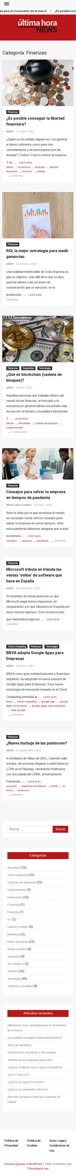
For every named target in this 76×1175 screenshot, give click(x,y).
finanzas (40, 167)
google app (48, 701)
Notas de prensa (17, 941)
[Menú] (6, 4)
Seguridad (28, 368)
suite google (18, 710)
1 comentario (19, 431)
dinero (9, 167)
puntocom (23, 790)
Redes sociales (17, 949)
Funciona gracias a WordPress (23, 1163)
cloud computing (26, 701)
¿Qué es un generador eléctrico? (27, 1089)
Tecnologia (45, 368)
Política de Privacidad (11, 1143)
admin (10, 131)
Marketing (13, 934)
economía (24, 167)
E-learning (13, 904)
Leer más (25, 162)
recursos (27, 171)
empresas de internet (34, 786)
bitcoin (10, 423)
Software (12, 971)
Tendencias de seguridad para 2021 (29, 1060)
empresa (27, 540)
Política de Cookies (34, 1143)
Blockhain (24, 423)
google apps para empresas (48, 705)
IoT (9, 919)
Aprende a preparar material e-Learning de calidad (33, 1099)
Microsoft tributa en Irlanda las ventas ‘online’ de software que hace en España (34, 575)
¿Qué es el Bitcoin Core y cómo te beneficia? (35, 1067)
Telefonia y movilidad (20, 986)
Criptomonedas (16, 889)
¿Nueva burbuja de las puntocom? (36, 743)
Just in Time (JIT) (18, 1074)
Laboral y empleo (17, 926)
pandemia (42, 540)
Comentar (17, 175)
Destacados (14, 897)
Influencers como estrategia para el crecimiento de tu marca (36, 1028)
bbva (9, 701)
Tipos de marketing (19, 1045)
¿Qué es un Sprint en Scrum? (25, 1082)
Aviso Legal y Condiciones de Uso (59, 1145)
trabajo (41, 171)
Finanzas (13, 112)
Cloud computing (17, 646)
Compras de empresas (21, 882)
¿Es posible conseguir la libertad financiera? (34, 1037)
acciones (11, 786)
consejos (11, 540)
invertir (54, 786)
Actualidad (13, 867)
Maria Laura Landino (18, 504)
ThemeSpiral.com (38, 1168)
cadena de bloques (46, 423)
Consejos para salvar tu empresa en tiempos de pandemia (35, 495)
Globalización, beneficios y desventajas (31, 1052)
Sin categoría (15, 963)
